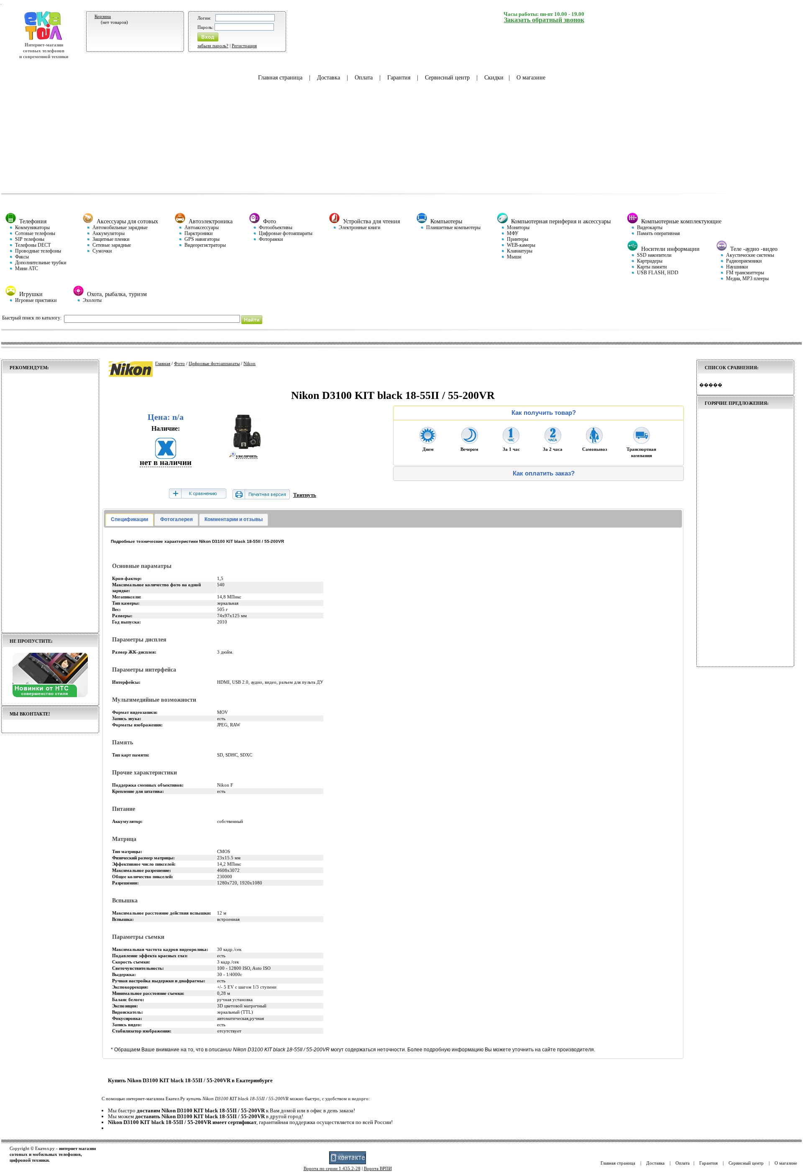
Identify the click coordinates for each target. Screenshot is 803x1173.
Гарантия (398, 77)
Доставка (328, 77)
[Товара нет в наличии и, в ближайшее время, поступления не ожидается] (165, 456)
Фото (179, 363)
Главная (162, 363)
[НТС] (50, 695)
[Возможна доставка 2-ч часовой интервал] (553, 441)
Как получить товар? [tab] (543, 412)
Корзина (103, 16)
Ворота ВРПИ (378, 1168)
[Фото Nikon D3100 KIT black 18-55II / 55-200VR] (247, 447)
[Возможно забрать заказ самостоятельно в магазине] (594, 441)
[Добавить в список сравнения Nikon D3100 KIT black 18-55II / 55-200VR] (197, 494)
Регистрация (244, 45)
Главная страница (280, 77)
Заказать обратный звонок (544, 19)
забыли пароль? (212, 45)
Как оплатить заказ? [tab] (544, 473)
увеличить (247, 455)
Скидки (494, 77)
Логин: (204, 17)
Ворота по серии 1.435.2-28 (332, 1168)
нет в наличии (166, 462)
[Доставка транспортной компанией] (641, 441)
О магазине (531, 77)
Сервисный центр (447, 77)
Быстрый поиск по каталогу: (31, 318)
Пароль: (205, 27)
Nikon (249, 363)
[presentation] (129, 520)
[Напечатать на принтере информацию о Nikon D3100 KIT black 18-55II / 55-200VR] (261, 497)
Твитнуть (304, 495)
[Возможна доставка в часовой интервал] (511, 441)
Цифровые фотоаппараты (214, 363)
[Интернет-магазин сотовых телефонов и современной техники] (43, 38)
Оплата (364, 77)
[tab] (129, 520)
